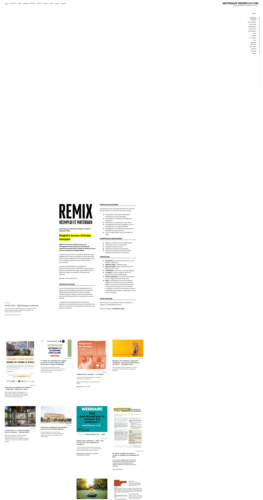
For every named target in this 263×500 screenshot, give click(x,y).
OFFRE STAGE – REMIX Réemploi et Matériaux (22, 306)
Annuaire (253, 20)
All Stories (253, 17)
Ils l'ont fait (252, 38)
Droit (254, 33)
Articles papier (252, 22)
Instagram (63, 3)
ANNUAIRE (25, 3)
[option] (74, 170)
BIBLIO (19, 3)
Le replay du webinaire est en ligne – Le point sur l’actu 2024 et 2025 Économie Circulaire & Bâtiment (54, 362)
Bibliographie (252, 26)
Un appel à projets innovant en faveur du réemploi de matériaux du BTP (125, 455)
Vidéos (254, 53)
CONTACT (39, 3)
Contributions (252, 31)
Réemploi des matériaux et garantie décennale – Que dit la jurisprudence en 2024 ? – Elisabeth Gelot (125, 362)
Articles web (252, 24)
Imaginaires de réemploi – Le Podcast (90, 374)
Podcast (253, 49)
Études (254, 35)
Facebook (45, 3)
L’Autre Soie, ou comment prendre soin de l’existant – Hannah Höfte (17, 431)
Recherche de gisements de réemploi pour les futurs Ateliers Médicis (54, 428)
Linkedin (57, 3)
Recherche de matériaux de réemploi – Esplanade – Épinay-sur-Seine (18, 388)
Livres (254, 40)
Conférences (252, 29)
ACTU (6, 3)
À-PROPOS (32, 3)
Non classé (253, 46)
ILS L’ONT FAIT (13, 3)
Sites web (253, 51)
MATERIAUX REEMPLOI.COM (240, 3)
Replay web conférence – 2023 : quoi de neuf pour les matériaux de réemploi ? (90, 442)
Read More (3, 361)
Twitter (51, 3)
